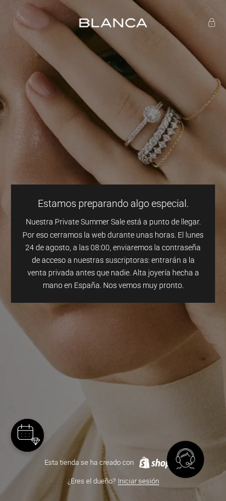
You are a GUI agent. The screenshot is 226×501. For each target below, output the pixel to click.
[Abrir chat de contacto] (185, 460)
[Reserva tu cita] (27, 435)
